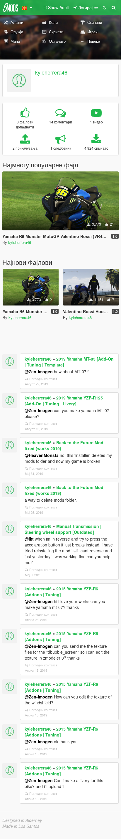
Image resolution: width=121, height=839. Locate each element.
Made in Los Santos (20, 826)
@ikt (29, 539)
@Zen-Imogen (39, 371)
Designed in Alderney (22, 820)
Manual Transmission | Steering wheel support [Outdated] (63, 529)
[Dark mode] (104, 7)
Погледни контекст (43, 378)
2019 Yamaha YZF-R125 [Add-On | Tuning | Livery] (64, 401)
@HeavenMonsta (42, 455)
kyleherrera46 (51, 72)
